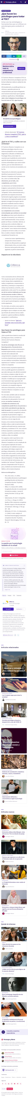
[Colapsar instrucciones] (24, 565)
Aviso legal (14, 1094)
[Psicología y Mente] (10, 2)
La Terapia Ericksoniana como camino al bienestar (13, 883)
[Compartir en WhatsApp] (19, 56)
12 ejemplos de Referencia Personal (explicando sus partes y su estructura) (13, 1020)
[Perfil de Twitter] (18, 635)
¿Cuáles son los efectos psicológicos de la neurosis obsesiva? (13, 970)
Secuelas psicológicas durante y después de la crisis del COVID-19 (11, 721)
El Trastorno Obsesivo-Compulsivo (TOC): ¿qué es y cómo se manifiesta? (15, 134)
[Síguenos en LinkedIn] (8, 1084)
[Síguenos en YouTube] (14, 1084)
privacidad (19, 1094)
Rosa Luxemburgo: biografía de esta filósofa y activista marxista (12, 995)
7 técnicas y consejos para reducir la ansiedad (13, 669)
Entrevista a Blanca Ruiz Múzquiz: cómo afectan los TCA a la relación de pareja (13, 833)
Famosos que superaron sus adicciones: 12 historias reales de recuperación (13, 858)
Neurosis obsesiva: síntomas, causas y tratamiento (11, 745)
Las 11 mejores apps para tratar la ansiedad (12, 696)
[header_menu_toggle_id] (1, 2)
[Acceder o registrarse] (25, 2)
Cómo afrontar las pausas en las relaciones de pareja (11, 945)
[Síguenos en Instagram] (11, 1084)
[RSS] (20, 1084)
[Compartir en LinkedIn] (14, 56)
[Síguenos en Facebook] (2, 1084)
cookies (3, 1095)
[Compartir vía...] (24, 56)
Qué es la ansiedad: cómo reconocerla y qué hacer (15, 323)
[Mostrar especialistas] (3, 1032)
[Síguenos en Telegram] (17, 1084)
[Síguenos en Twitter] (5, 1084)
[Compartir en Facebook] (3, 56)
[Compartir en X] (8, 56)
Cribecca (7, 31)
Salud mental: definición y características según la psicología (12, 798)
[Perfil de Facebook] (15, 635)
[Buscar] (21, 2)
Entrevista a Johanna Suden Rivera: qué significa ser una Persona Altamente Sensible (13, 909)
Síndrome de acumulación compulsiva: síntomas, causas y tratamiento (13, 773)
